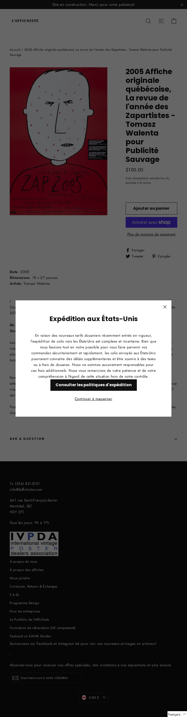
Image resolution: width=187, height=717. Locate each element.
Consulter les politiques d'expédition (94, 385)
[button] (177, 714)
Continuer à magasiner (93, 399)
